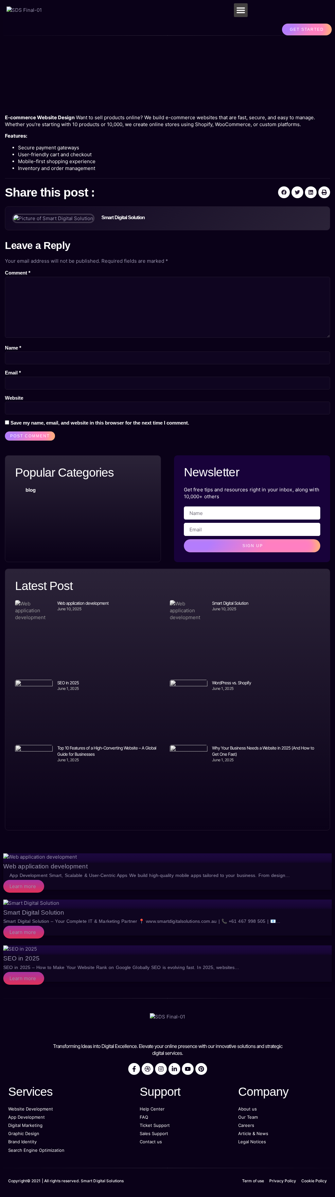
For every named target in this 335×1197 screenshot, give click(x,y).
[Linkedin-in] (174, 1069)
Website (14, 398)
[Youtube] (188, 1069)
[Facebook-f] (134, 1069)
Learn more (22, 886)
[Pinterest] (201, 1069)
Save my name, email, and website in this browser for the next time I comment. (99, 423)
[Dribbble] (147, 1069)
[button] (241, 10)
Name (13, 348)
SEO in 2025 (68, 682)
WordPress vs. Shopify (231, 682)
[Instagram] (161, 1069)
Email (13, 372)
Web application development (83, 603)
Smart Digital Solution (230, 603)
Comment (17, 273)
